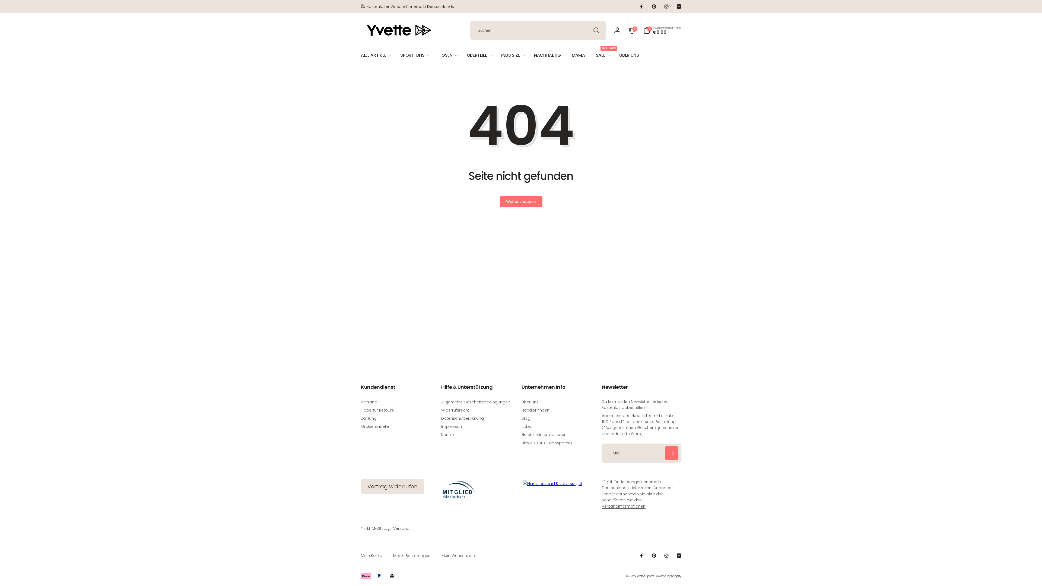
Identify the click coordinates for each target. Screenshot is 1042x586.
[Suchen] (596, 30)
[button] (662, 30)
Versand (401, 528)
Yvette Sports (645, 576)
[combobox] (538, 30)
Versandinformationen (624, 506)
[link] (407, 6)
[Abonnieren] (671, 453)
